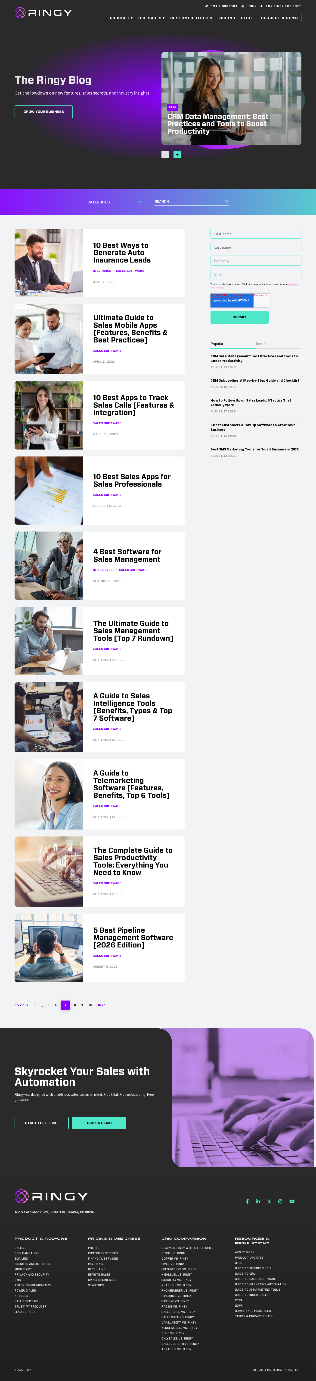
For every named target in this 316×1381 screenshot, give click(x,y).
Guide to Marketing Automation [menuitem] (261, 1284)
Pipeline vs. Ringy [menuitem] (175, 1301)
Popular (217, 343)
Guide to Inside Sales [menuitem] (252, 1295)
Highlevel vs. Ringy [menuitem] (176, 1274)
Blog (246, 18)
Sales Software (130, 270)
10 (90, 1005)
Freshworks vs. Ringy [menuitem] (178, 1269)
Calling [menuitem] (20, 1248)
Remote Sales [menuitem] (99, 1274)
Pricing (226, 18)
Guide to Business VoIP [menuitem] (253, 1268)
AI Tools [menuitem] (21, 1296)
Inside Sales (104, 570)
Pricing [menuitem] (94, 1248)
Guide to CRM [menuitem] (245, 1273)
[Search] (227, 201)
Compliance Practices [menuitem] (253, 1311)
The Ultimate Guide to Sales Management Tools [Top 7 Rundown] (133, 631)
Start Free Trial (42, 1123)
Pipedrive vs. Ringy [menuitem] (176, 1296)
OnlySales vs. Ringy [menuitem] (177, 1338)
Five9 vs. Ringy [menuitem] (173, 1264)
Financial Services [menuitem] (103, 1258)
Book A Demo (99, 1123)
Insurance (102, 270)
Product (120, 18)
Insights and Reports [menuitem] (32, 1264)
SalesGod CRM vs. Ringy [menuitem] (180, 1344)
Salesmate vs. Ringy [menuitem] (177, 1317)
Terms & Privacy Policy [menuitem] (254, 1316)
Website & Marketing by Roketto (276, 1369)
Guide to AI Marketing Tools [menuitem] (258, 1289)
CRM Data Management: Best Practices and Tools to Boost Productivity (218, 124)
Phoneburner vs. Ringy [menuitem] (179, 1290)
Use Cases (150, 18)
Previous (21, 1005)
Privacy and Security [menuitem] (32, 1274)
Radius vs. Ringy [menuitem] (174, 1306)
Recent (261, 343)
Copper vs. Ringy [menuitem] (174, 1258)
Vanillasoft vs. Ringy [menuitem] (178, 1322)
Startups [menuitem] (96, 1285)
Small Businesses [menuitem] (102, 1280)
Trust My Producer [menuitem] (30, 1306)
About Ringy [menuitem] (245, 1252)
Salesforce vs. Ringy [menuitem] (178, 1312)
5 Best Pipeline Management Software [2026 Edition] (133, 938)
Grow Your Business (44, 112)
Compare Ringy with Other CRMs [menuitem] (187, 1248)
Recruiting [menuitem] (97, 1269)
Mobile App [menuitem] (23, 1269)
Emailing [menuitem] (21, 1258)
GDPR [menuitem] (239, 1305)
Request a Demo (279, 18)
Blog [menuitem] (238, 1263)
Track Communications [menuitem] (33, 1285)
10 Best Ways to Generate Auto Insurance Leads (122, 253)
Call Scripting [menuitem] (26, 1301)
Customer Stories (191, 18)
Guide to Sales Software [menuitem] (255, 1279)
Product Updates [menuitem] (249, 1257)
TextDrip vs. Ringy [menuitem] (176, 1349)
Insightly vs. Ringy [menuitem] (176, 1280)
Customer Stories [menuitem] (103, 1253)
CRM (172, 107)
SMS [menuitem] (18, 1280)
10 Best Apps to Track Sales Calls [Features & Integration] (133, 405)
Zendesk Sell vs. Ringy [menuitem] (179, 1328)
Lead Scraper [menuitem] (25, 1312)
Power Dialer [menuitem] (25, 1290)
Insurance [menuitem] (96, 1264)
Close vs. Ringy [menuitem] (173, 1253)
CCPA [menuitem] (239, 1300)
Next (101, 1005)
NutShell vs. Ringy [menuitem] (176, 1285)
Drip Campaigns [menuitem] (27, 1253)
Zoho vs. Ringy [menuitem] (172, 1333)
